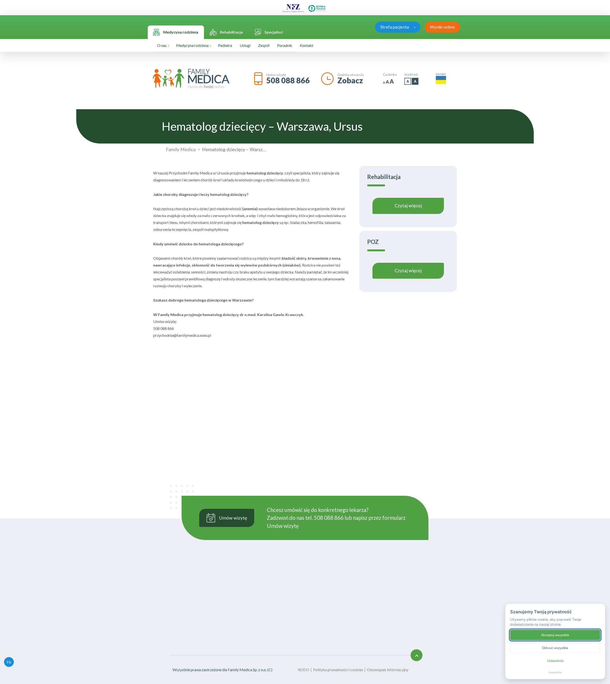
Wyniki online (442, 27)
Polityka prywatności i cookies (338, 669)
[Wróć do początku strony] (416, 655)
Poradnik (284, 45)
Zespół (263, 45)
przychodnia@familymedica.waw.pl (311, 583)
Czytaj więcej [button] (408, 205)
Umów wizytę (283, 526)
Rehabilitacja (296, 636)
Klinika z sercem (299, 623)
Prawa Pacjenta (349, 624)
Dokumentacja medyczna (357, 618)
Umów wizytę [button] (233, 517)
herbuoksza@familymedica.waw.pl (310, 589)
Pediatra (225, 45)
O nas (162, 45)
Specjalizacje (347, 605)
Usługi (245, 45)
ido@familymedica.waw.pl (406, 639)
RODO (303, 669)
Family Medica (181, 149)
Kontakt (306, 45)
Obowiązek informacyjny (387, 669)
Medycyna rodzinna (192, 45)
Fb (9, 662)
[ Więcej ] (175, 615)
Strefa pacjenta (394, 27)
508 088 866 (288, 80)
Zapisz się (364, 435)
